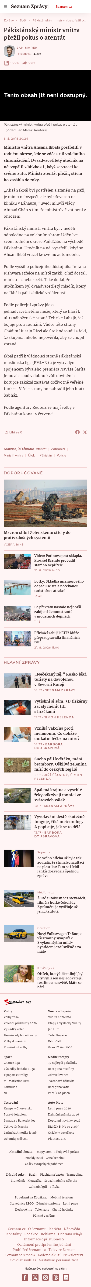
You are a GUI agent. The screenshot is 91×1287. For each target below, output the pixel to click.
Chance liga (12, 1062)
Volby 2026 (11, 1017)
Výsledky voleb (14, 1029)
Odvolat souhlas (23, 1260)
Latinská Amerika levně (20, 1132)
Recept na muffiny (61, 1069)
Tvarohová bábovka (61, 1081)
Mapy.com (44, 1152)
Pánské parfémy (44, 1215)
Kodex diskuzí (49, 1255)
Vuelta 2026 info (59, 1017)
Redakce (31, 1234)
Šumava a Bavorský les (19, 1120)
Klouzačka (35, 1180)
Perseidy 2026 (33, 1158)
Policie (61, 455)
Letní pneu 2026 (59, 1108)
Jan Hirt (53, 1029)
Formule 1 (10, 1087)
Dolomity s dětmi (16, 1138)
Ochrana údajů (70, 1234)
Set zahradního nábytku (60, 1180)
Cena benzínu (55, 1158)
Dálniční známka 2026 (63, 1114)
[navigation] (5, 6)
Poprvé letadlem (15, 1114)
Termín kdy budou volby (20, 1035)
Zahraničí (58, 449)
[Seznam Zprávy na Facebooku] (25, 1277)
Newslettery (73, 1255)
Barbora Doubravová (48, 746)
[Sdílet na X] (85, 432)
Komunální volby (15, 1047)
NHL (7, 1093)
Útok (31, 455)
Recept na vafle (59, 1087)
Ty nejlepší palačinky (62, 1062)
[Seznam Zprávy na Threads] (55, 1277)
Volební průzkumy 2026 (20, 1023)
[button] (45, 503)
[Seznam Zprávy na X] (35, 1277)
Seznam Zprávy (60, 690)
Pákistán (45, 455)
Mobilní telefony (62, 1197)
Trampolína (74, 1174)
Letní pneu (70, 1203)
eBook (14, 63)
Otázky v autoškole (61, 1132)
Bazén (33, 1174)
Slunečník (18, 1180)
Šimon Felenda (59, 717)
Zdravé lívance (58, 1075)
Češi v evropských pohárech (44, 1164)
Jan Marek (27, 47)
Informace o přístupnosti (44, 1239)
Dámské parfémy (48, 1203)
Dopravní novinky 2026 (64, 1120)
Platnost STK (57, 1138)
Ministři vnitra (13, 455)
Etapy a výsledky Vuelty (64, 1023)
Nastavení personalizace (58, 1260)
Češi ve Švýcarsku (16, 1126)
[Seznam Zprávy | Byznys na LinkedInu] (66, 1277)
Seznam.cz (64, 6)
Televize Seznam (62, 1250)
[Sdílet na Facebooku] (77, 432)
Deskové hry (23, 1209)
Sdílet (31, 63)
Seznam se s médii (20, 1255)
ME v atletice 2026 (16, 1081)
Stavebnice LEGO (22, 1203)
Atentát (41, 449)
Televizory (42, 1209)
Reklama (48, 1234)
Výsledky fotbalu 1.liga (19, 1069)
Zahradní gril (38, 1186)
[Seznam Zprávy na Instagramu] (45, 1277)
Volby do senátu (15, 1041)
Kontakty (13, 1234)
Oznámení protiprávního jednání (44, 1245)
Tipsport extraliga (16, 1075)
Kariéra (55, 1229)
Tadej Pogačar (57, 1035)
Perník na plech (59, 1093)
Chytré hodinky (62, 1209)
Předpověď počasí (66, 1152)
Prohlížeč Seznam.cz (29, 1250)
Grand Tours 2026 (60, 1047)
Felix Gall (54, 1041)
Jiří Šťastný (56, 775)
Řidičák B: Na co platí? (63, 1126)
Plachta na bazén (52, 1174)
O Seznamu (37, 1229)
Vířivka (55, 1186)
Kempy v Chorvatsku (18, 1108)
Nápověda (72, 1229)
